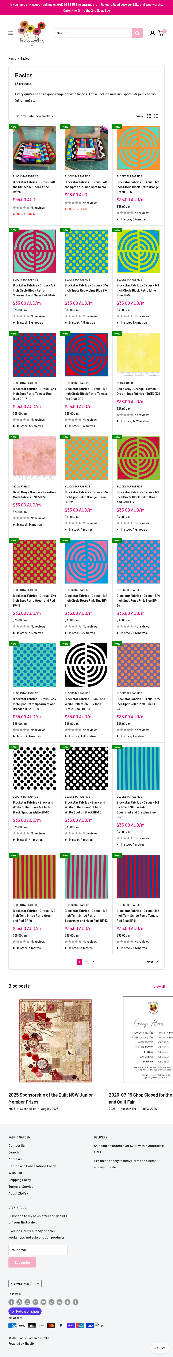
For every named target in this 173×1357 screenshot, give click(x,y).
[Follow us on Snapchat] (67, 1302)
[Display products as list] (156, 116)
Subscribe (22, 1262)
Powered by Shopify (21, 1343)
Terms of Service (20, 1186)
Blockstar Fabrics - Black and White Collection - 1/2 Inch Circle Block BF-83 (85, 704)
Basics (24, 58)
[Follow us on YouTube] (43, 1302)
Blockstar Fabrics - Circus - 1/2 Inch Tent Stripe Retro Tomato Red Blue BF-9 (138, 915)
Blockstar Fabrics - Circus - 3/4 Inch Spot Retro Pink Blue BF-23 (138, 704)
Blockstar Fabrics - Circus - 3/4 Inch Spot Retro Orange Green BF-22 (86, 497)
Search (13, 1152)
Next (150, 962)
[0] (161, 33)
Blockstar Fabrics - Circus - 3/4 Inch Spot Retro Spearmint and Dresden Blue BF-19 (34, 704)
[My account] (152, 33)
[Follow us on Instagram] (27, 1302)
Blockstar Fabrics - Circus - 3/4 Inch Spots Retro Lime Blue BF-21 (86, 290)
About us (15, 1159)
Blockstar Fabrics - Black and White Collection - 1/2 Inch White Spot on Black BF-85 (85, 807)
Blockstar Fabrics (25, 176)
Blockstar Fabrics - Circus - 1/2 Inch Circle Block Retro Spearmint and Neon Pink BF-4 (34, 290)
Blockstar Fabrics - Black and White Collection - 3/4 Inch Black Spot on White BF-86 (33, 807)
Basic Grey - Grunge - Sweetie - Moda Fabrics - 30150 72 (34, 494)
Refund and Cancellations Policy (32, 1166)
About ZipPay (18, 1193)
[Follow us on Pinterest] (35, 1302)
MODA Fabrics (126, 383)
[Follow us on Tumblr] (75, 1302)
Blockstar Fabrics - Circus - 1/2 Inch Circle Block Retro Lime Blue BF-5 (138, 290)
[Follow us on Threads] (19, 1302)
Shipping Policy (19, 1180)
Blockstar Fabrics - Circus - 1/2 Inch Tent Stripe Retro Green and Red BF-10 (34, 915)
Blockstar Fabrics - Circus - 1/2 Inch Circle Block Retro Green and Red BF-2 (138, 497)
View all (159, 986)
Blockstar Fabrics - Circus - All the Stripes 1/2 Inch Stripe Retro (34, 187)
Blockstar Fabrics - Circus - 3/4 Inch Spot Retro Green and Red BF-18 (34, 600)
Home (12, 58)
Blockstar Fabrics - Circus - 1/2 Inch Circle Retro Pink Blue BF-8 (86, 600)
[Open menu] (10, 33)
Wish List (15, 1173)
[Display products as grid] (149, 116)
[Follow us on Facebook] (11, 1302)
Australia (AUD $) (21, 1283)
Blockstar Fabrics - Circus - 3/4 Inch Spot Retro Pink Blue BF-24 (138, 600)
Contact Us (16, 1145)
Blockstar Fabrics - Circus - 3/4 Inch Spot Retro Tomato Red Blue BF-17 (34, 393)
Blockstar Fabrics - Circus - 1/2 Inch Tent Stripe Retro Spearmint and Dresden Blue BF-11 (138, 809)
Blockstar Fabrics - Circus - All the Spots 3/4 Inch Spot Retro (86, 184)
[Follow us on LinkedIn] (59, 1302)
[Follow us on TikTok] (51, 1302)
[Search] (137, 33)
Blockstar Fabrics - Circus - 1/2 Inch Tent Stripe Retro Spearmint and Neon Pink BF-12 (86, 915)
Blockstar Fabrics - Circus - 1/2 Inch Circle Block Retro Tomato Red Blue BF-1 (86, 393)
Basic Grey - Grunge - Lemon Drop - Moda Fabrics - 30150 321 (138, 391)
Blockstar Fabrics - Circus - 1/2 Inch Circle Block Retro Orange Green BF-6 (138, 187)
